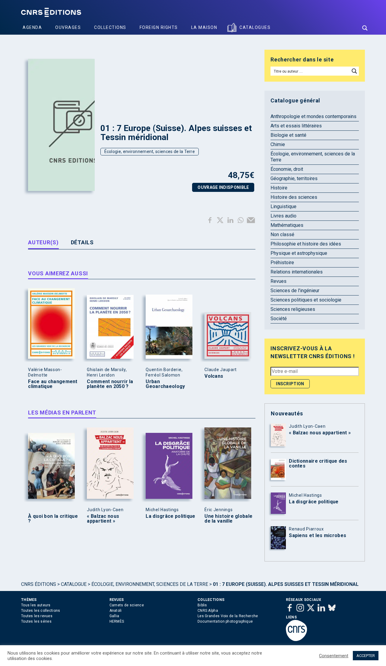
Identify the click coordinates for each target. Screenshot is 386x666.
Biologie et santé (288, 135)
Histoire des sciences (294, 197)
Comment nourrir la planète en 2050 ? (110, 384)
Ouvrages (68, 27)
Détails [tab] (82, 242)
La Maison (204, 27)
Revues (278, 281)
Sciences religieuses (293, 309)
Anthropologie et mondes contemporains (313, 116)
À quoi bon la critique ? (53, 519)
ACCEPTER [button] (365, 655)
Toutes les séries (36, 621)
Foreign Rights (159, 27)
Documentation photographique (225, 621)
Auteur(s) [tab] (43, 242)
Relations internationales (297, 272)
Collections (110, 27)
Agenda (32, 27)
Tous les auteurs (36, 605)
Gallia (114, 616)
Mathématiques (287, 225)
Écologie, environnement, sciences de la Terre (149, 151)
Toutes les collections (40, 610)
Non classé (282, 234)
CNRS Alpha (208, 610)
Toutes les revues (36, 616)
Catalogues (255, 27)
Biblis (202, 605)
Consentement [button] (333, 655)
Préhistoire (282, 262)
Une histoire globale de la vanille (228, 519)
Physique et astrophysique (299, 253)
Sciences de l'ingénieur (295, 290)
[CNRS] (296, 640)
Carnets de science (126, 605)
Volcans (213, 376)
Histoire (279, 188)
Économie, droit (287, 169)
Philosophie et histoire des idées (306, 244)
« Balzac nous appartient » (103, 519)
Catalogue (74, 584)
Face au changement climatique (52, 384)
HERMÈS (116, 621)
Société (279, 318)
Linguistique (283, 206)
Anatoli (115, 610)
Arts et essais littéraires (296, 126)
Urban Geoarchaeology (165, 384)
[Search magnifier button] (364, 28)
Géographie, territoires (294, 178)
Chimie (278, 144)
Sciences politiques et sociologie (306, 300)
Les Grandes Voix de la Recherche (228, 616)
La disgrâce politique (170, 516)
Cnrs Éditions (38, 584)
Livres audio (283, 216)
